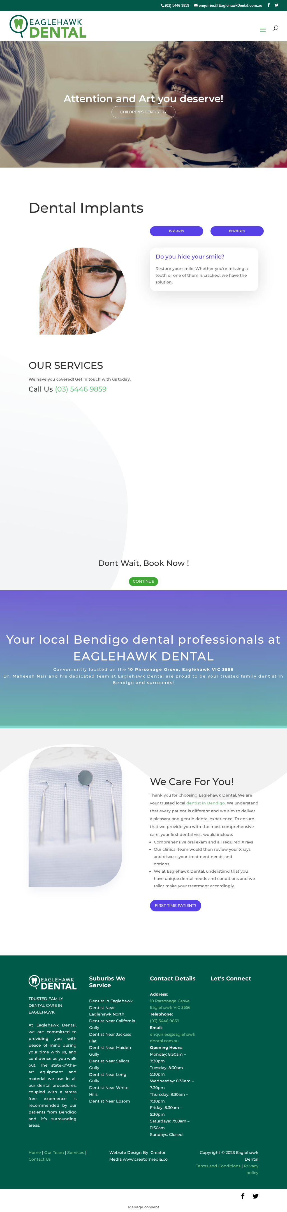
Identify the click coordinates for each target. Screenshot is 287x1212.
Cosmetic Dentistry (143, 193)
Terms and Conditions (218, 1165)
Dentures (237, 231)
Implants (176, 231)
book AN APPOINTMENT (204, 303)
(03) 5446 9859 (177, 5)
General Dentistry (74, 193)
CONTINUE (143, 581)
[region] (143, 104)
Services (75, 1152)
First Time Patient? (175, 905)
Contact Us (40, 1159)
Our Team (54, 1152)
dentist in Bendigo (205, 803)
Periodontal (52, 448)
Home (35, 1152)
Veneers (173, 521)
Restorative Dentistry (212, 193)
